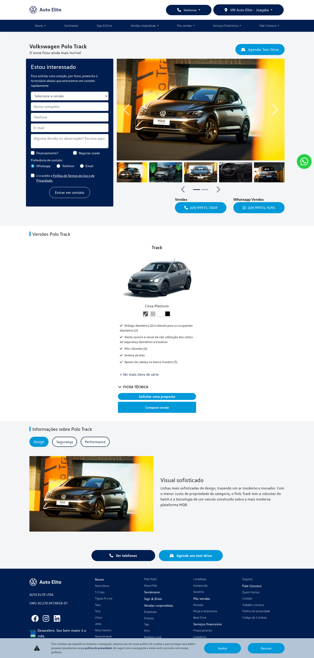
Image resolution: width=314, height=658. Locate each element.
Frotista (149, 618)
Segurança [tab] (64, 442)
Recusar (266, 648)
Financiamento (202, 630)
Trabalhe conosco (253, 605)
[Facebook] (34, 618)
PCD (147, 631)
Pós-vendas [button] (184, 25)
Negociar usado (89, 153)
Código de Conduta (254, 617)
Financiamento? (47, 153)
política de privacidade (98, 648)
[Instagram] (45, 618)
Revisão (198, 605)
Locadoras (199, 579)
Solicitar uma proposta (157, 396)
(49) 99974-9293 (261, 207)
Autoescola (200, 585)
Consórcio (199, 637)
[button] (127, 109)
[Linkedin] (57, 618)
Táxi (146, 624)
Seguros (247, 579)
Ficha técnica (135, 386)
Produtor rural (152, 637)
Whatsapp (43, 166)
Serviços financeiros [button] (226, 25)
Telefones (190, 10)
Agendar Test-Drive (263, 49)
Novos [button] (39, 25)
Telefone (68, 166)
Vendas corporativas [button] (144, 25)
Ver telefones (126, 555)
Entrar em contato (69, 192)
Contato (247, 598)
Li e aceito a (65, 178)
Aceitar (222, 648)
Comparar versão (157, 407)
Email (89, 166)
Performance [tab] (95, 442)
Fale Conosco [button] (268, 25)
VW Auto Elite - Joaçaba (249, 10)
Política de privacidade (256, 611)
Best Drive (199, 617)
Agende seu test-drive (194, 555)
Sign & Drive (104, 25)
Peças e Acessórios (205, 611)
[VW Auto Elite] (45, 10)
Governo (198, 592)
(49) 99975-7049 (203, 207)
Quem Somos (251, 592)
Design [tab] (39, 442)
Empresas (150, 612)
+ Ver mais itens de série (139, 374)
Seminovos (71, 25)
